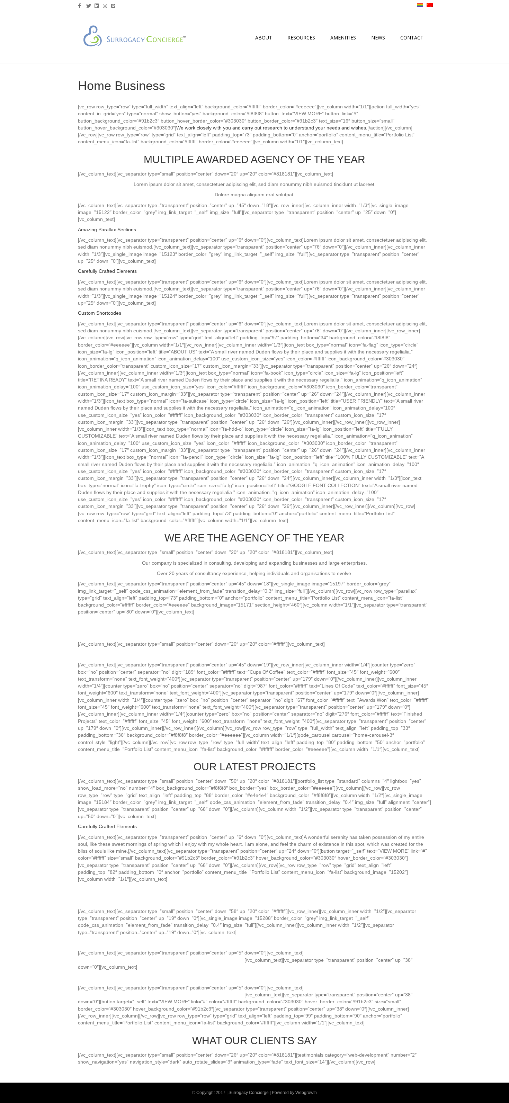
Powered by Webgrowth (294, 1092)
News (378, 37)
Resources (301, 37)
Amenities (343, 37)
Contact (411, 37)
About (263, 37)
